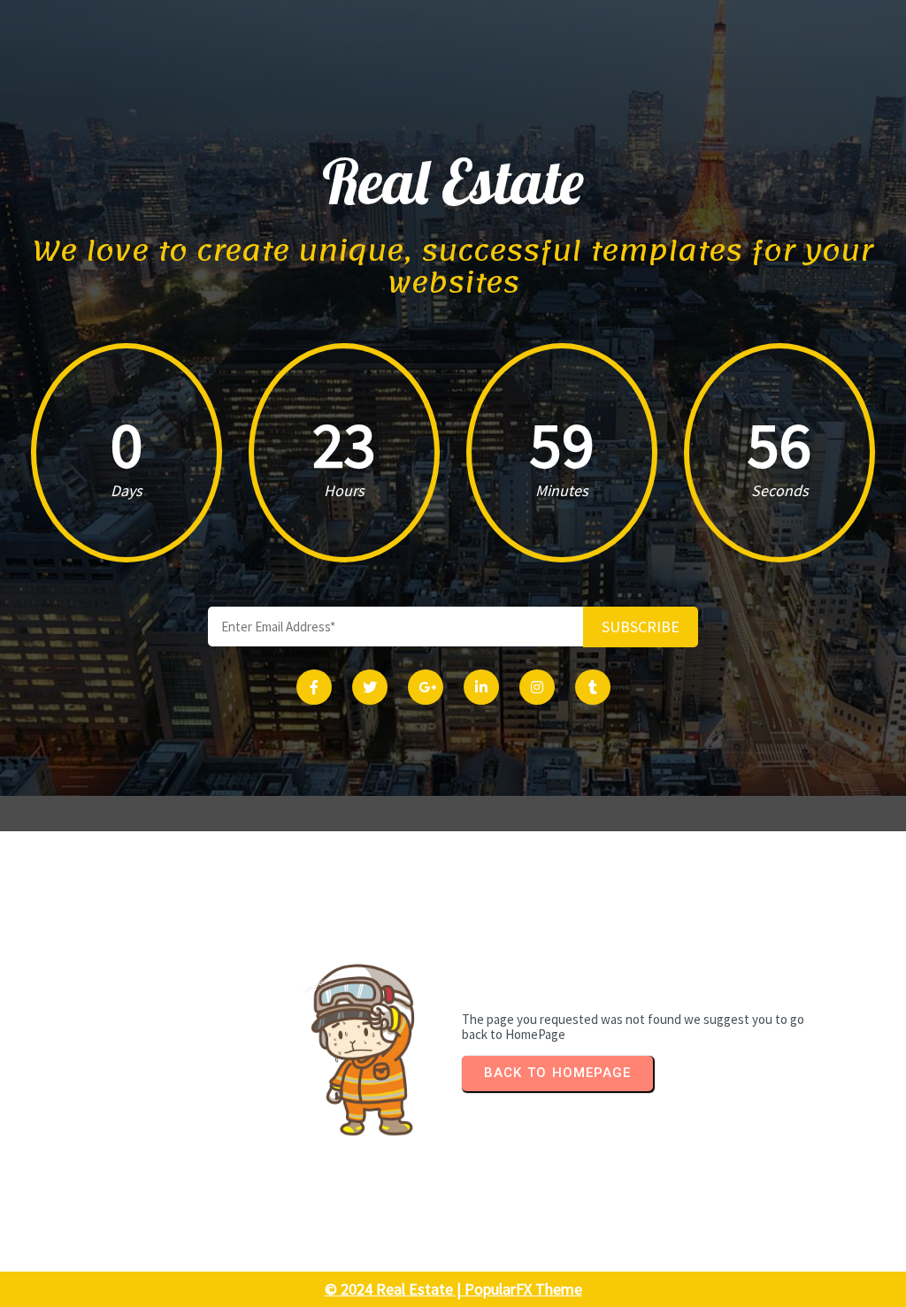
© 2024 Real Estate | (395, 1289)
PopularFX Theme (523, 1289)
